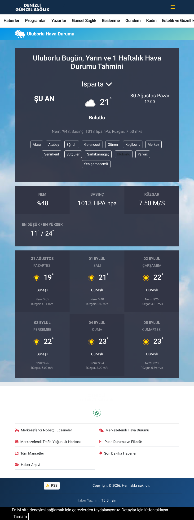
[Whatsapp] (97, 413)
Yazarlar (58, 20)
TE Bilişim (109, 500)
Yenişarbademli (96, 164)
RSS (53, 485)
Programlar (35, 20)
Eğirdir (71, 144)
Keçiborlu (132, 144)
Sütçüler (72, 154)
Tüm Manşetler (32, 453)
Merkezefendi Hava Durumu (127, 430)
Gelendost (92, 144)
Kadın (151, 20)
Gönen (113, 144)
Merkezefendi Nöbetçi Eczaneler (46, 430)
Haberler (11, 20)
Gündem (133, 20)
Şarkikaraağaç (98, 154)
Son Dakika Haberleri (120, 453)
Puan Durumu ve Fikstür (123, 442)
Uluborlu (123, 154)
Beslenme (111, 20)
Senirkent (51, 154)
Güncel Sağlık (84, 20)
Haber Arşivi (30, 465)
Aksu (37, 144)
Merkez (153, 144)
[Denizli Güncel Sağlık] (32, 6)
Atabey (53, 144)
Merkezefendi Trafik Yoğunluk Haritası (50, 442)
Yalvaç (143, 154)
